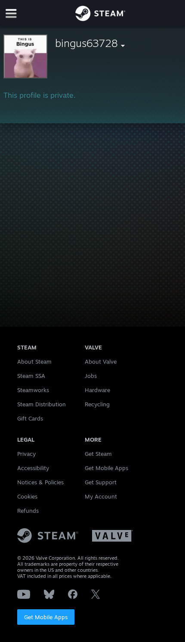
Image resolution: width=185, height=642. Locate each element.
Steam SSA (31, 375)
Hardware (97, 389)
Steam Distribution (41, 404)
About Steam (34, 361)
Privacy (26, 453)
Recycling (97, 404)
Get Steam (98, 453)
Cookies (27, 496)
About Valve (101, 361)
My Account (101, 496)
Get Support (101, 482)
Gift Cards (30, 418)
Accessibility (33, 467)
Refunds (28, 510)
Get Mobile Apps (46, 617)
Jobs (91, 375)
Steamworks (33, 389)
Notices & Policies (40, 482)
